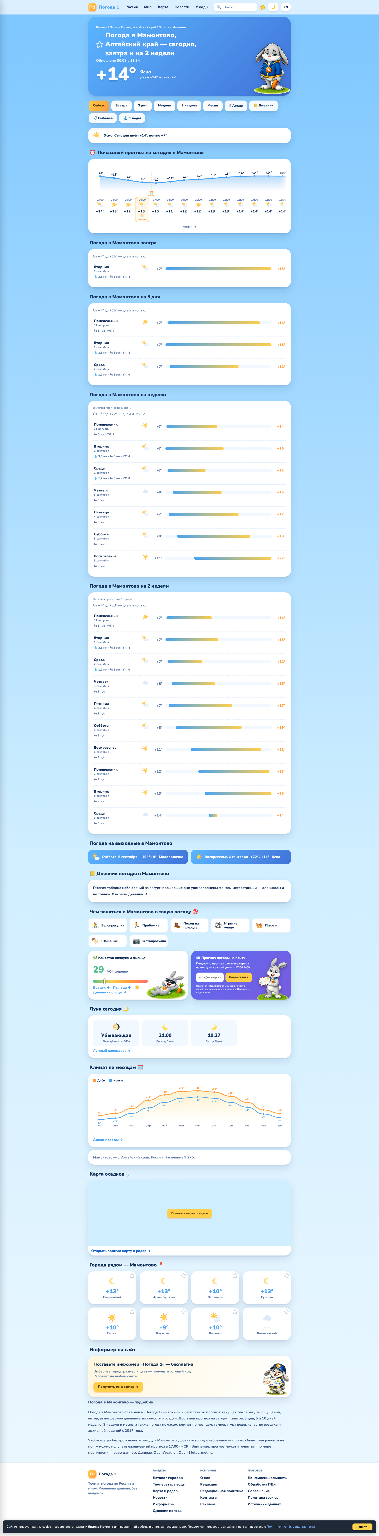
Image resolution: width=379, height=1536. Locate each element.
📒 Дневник (264, 105)
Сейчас (99, 105)
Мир (148, 7)
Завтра (121, 105)
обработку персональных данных (216, 989)
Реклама (207, 1504)
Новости (182, 7)
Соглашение (259, 1491)
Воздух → (101, 987)
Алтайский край (144, 27)
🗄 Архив (236, 105)
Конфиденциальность (267, 1477)
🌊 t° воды (132, 118)
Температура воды (169, 1484)
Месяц (212, 105)
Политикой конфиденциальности (291, 1527)
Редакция (208, 1484)
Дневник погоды (167, 1510)
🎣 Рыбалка (103, 118)
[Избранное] (263, 7)
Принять (362, 1527)
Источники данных (264, 1504)
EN (286, 7)
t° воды (202, 7)
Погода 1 (104, 7)
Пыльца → (122, 987)
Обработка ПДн (262, 1484)
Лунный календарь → (112, 1050)
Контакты (208, 1497)
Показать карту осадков (189, 1213)
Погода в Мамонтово (173, 27)
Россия (131, 7)
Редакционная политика (221, 1491)
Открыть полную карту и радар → (121, 1250)
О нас (205, 1477)
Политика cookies (263, 1497)
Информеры (164, 1504)
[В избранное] (99, 44)
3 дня (142, 105)
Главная (101, 27)
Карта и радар (165, 1491)
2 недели (189, 105)
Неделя (164, 105)
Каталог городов (168, 1477)
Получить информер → (118, 1386)
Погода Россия (120, 27)
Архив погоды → (108, 1139)
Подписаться (238, 977)
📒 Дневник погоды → (116, 990)
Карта (163, 7)
